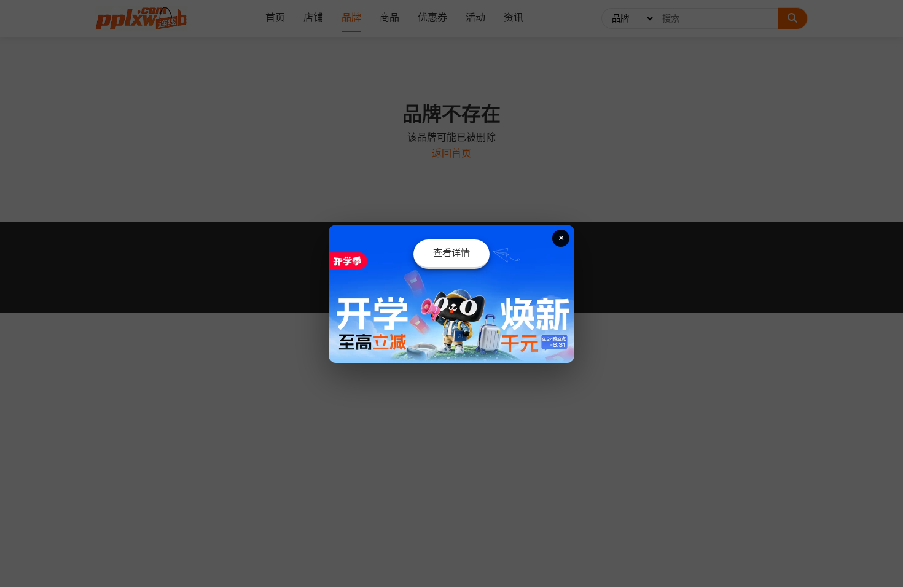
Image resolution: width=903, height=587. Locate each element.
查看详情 (451, 253)
